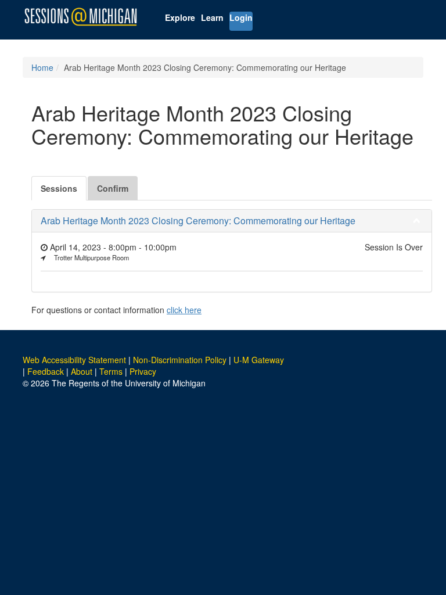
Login (241, 17)
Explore (180, 17)
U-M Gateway (258, 359)
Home (42, 67)
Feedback (45, 371)
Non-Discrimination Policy (179, 359)
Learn (212, 17)
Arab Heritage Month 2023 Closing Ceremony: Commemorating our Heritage (198, 220)
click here (184, 310)
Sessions (59, 188)
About (81, 371)
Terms (111, 371)
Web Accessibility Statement (74, 359)
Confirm (112, 188)
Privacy (143, 371)
